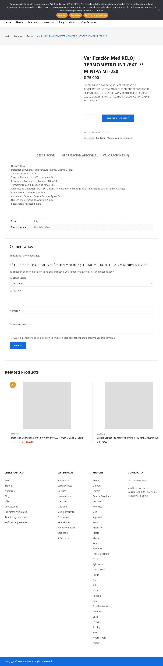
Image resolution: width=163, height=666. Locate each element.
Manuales (62, 501)
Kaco (95, 522)
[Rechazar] (159, 10)
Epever (96, 490)
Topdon (97, 595)
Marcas (15, 434)
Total (95, 600)
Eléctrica (61, 490)
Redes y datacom (66, 527)
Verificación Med (123, 137)
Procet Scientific (101, 553)
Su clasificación (18, 277)
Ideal (95, 511)
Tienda (8, 485)
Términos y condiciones (17, 517)
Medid (96, 532)
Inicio (7, 480)
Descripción (45, 155)
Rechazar (75, 15)
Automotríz (63, 480)
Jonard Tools (99, 637)
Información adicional (79, 155)
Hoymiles (97, 506)
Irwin (95, 632)
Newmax (97, 548)
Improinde (98, 517)
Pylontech (98, 564)
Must (95, 543)
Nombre (15, 310)
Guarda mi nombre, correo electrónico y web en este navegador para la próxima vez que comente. (64, 337)
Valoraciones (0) (116, 155)
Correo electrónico (20, 324)
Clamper (97, 485)
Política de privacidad (96, 15)
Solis (95, 585)
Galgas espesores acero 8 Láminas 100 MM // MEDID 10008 (129, 437)
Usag (95, 616)
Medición (101, 137)
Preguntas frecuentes (16, 511)
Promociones (64, 517)
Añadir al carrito (118, 118)
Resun (96, 574)
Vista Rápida (83, 385)
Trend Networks (101, 606)
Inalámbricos (64, 496)
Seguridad (62, 532)
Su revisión (16, 290)
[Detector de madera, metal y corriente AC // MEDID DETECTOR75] (47, 405)
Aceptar (62, 15)
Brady (96, 480)
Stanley (96, 627)
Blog (7, 496)
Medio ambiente (65, 511)
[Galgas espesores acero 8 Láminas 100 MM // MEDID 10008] (129, 405)
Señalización (63, 538)
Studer (96, 590)
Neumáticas (63, 522)
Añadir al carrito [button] (83, 440)
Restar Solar (99, 569)
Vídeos (8, 501)
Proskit (96, 559)
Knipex (96, 642)
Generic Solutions (102, 496)
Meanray (97, 527)
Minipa (110, 137)
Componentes (64, 485)
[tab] (46, 156)
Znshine (97, 621)
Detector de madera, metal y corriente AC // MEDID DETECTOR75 (47, 437)
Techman (97, 611)
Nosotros (10, 490)
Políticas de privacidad (16, 522)
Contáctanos (11, 506)
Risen (95, 579)
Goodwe (97, 501)
